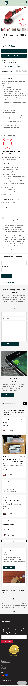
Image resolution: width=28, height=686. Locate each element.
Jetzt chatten (8, 395)
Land (2, 260)
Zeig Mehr (14, 541)
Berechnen (7, 276)
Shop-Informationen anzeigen (12, 66)
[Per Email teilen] (25, 71)
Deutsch (4, 661)
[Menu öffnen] (2, 2)
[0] (25, 3)
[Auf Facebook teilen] (17, 71)
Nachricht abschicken (10, 344)
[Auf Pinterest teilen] (20, 71)
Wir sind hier (9, 567)
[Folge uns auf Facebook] (2, 668)
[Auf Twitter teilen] (23, 71)
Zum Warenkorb (14, 51)
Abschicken (7, 641)
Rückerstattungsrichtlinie (8, 282)
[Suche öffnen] (19, 3)
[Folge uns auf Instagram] (5, 668)
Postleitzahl (4, 266)
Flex (2, 41)
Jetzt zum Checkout (14, 56)
